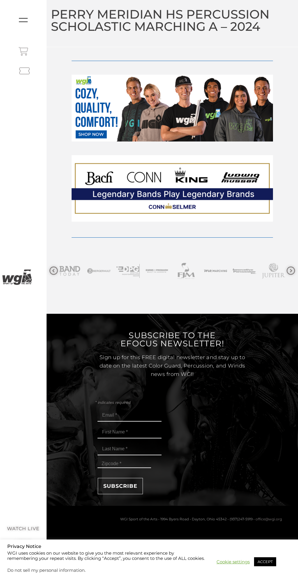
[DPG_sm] (99, 271)
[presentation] (53, 271)
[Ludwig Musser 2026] (172, 220)
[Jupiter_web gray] (245, 271)
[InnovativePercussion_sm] (216, 271)
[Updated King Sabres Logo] (274, 271)
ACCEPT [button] (265, 561)
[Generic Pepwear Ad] (172, 140)
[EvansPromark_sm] (128, 271)
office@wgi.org (269, 519)
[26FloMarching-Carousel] (186, 271)
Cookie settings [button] (233, 562)
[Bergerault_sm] (70, 271)
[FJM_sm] (157, 271)
